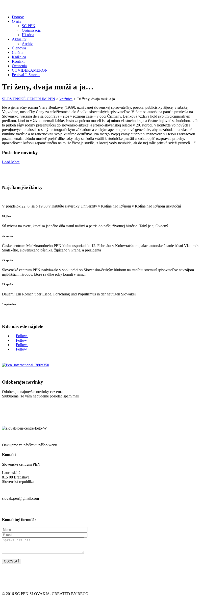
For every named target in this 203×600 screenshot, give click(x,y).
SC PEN (28, 26)
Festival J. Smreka (26, 75)
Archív (27, 43)
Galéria (17, 52)
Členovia (19, 48)
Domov (18, 17)
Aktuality (19, 39)
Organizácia (31, 30)
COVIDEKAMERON (30, 70)
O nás (16, 21)
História (28, 35)
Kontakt (18, 61)
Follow (22, 336)
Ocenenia (19, 66)
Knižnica (19, 57)
